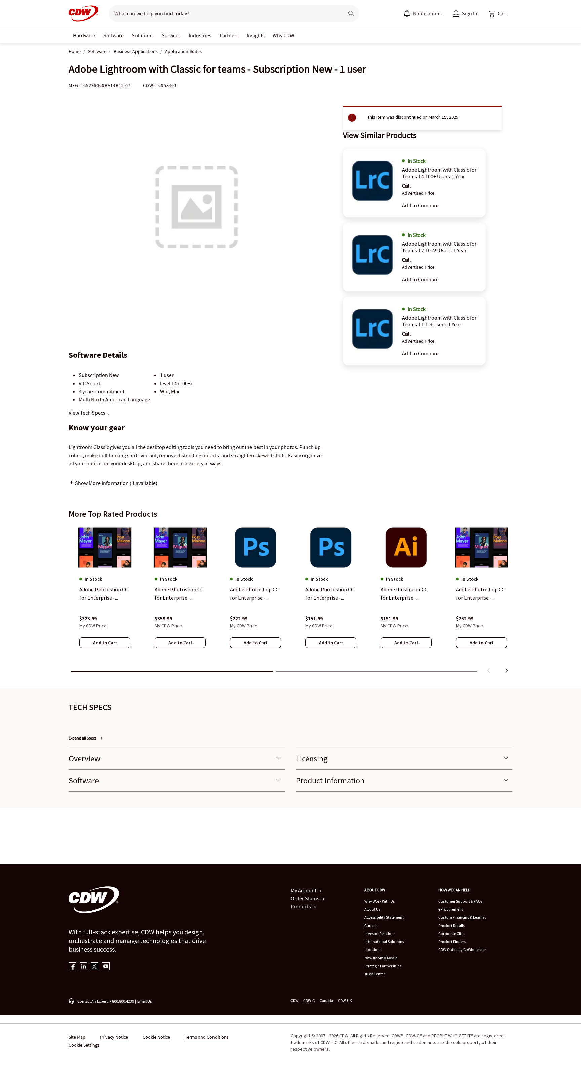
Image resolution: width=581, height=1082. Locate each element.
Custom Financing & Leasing (462, 917)
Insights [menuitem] (256, 35)
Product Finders (452, 941)
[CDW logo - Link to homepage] (83, 13)
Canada (326, 1000)
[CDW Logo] (83, 13)
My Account (303, 890)
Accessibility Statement (384, 917)
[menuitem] (406, 13)
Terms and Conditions (207, 1037)
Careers (370, 925)
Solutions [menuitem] (143, 35)
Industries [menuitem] (200, 35)
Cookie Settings (84, 1045)
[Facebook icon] (72, 966)
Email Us (144, 1001)
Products (301, 906)
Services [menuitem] (171, 35)
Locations (372, 949)
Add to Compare (420, 205)
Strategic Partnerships (382, 965)
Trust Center (374, 973)
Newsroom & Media (380, 957)
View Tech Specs (87, 412)
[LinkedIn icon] (83, 966)
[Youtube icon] (106, 966)
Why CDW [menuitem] (283, 35)
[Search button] (351, 13)
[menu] (422, 13)
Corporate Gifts (451, 933)
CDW (294, 1000)
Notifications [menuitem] (427, 13)
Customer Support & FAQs (460, 901)
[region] (290, 600)
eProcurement (450, 909)
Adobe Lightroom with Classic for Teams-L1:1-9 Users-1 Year (439, 321)
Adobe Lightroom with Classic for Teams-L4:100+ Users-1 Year (439, 173)
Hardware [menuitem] (84, 35)
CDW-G (309, 1000)
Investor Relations (379, 933)
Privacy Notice (114, 1037)
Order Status (305, 898)
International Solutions (384, 941)
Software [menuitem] (113, 35)
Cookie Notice (156, 1037)
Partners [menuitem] (229, 35)
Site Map (77, 1037)
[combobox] (224, 13)
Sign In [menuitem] (469, 13)
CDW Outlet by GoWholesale (462, 949)
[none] (84, 35)
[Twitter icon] (95, 966)
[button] (497, 13)
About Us (372, 909)
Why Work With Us (379, 901)
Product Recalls (451, 925)
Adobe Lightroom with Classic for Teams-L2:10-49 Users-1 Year (439, 247)
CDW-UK (345, 1000)
